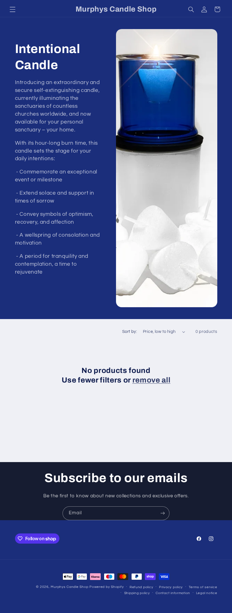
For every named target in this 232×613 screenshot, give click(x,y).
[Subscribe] (162, 513)
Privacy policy (171, 587)
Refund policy (141, 587)
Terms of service (203, 587)
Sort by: (129, 331)
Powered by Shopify (106, 586)
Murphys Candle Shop (69, 586)
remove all (151, 380)
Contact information (173, 593)
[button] (12, 9)
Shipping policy (137, 593)
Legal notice (206, 593)
